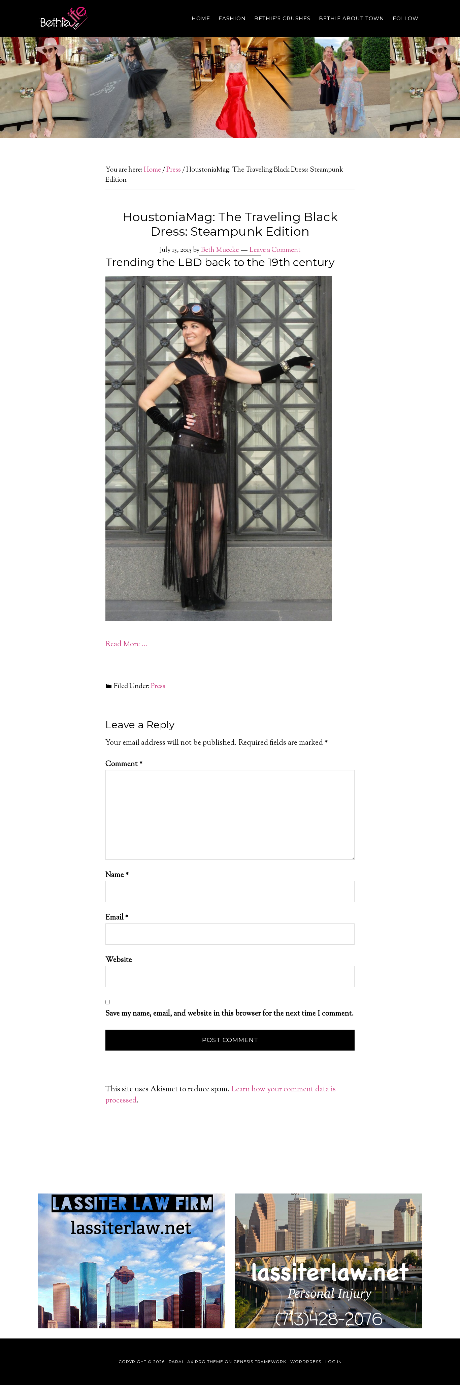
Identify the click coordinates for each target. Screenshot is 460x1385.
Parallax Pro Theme (196, 1361)
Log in (333, 1361)
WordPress (305, 1361)
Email (117, 917)
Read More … (126, 644)
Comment (124, 764)
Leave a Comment (275, 250)
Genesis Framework (259, 1361)
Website (118, 960)
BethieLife (98, 18)
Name (117, 875)
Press (158, 686)
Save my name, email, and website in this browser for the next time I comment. (229, 1013)
